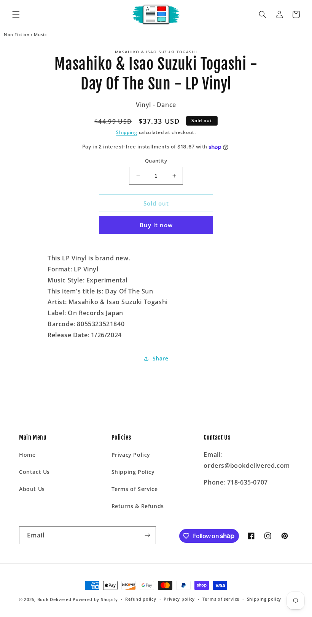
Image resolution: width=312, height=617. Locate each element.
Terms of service (220, 599)
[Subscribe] (147, 535)
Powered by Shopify (95, 599)
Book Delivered (54, 599)
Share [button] (161, 358)
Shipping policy (264, 599)
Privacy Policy (130, 454)
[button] (16, 14)
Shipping (126, 132)
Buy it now (156, 225)
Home (27, 454)
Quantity (156, 160)
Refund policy (140, 599)
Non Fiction (17, 34)
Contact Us (34, 471)
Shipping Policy (133, 471)
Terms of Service (134, 489)
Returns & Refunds (137, 506)
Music (40, 34)
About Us (32, 489)
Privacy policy (179, 599)
